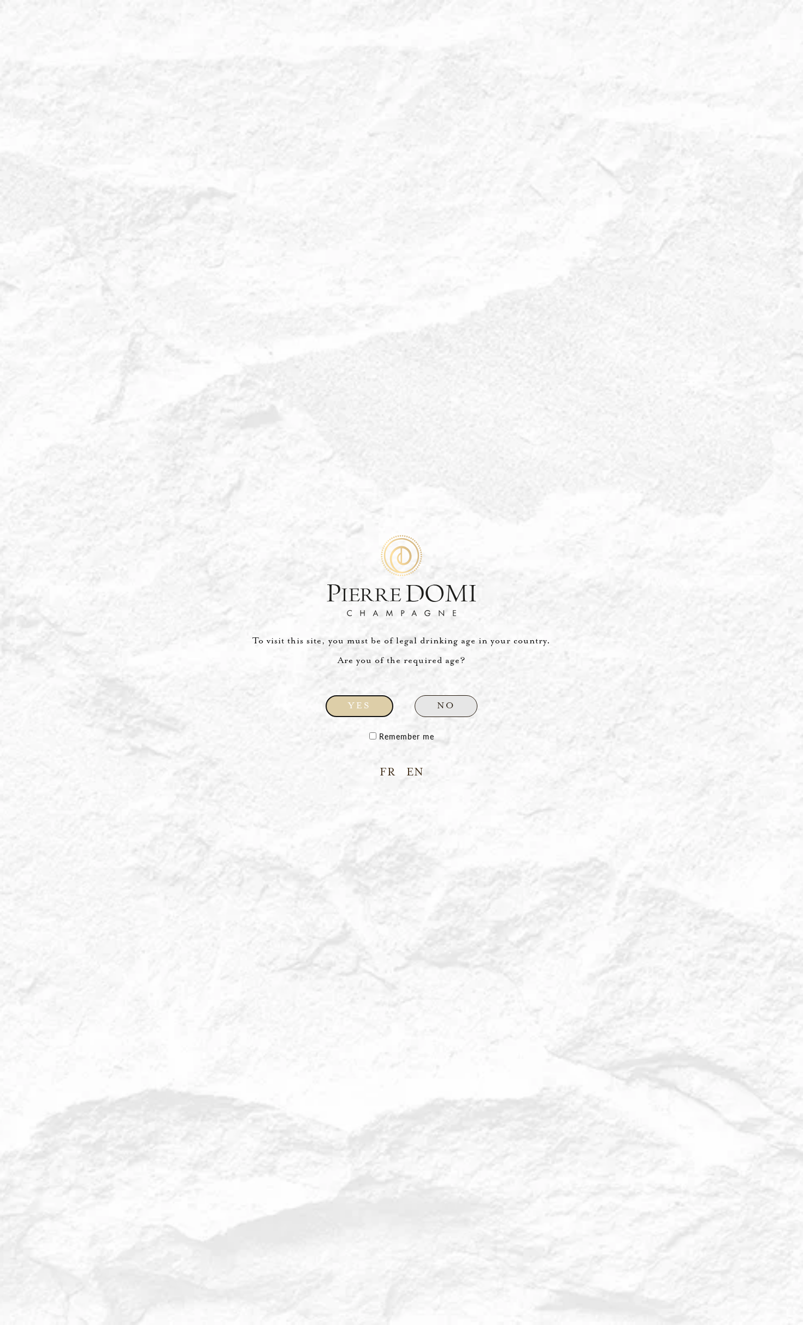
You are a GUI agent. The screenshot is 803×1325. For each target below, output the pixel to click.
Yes (359, 706)
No (446, 706)
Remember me (405, 736)
